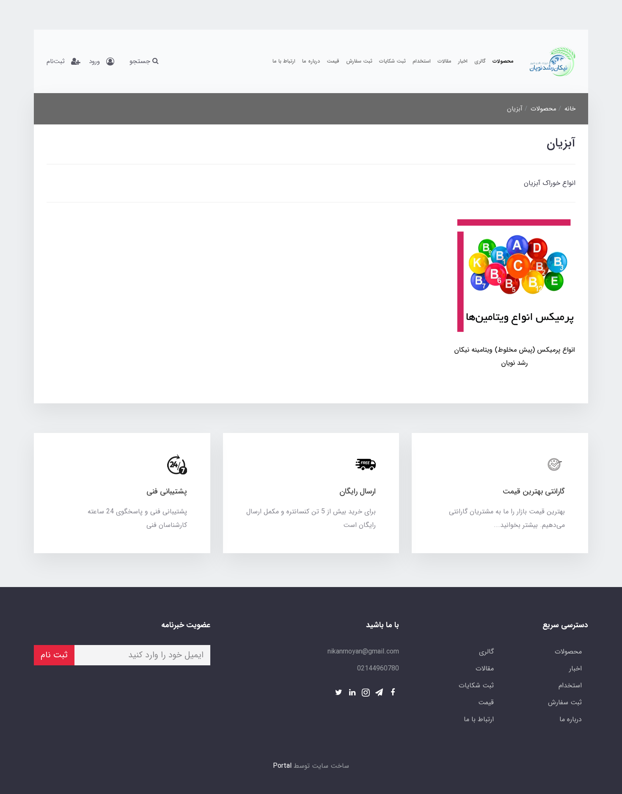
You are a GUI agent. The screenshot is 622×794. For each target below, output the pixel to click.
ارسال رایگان (357, 491)
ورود (94, 61)
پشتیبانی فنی (166, 491)
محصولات (503, 61)
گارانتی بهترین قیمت (534, 491)
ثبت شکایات (392, 61)
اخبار (463, 61)
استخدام (422, 61)
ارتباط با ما (283, 61)
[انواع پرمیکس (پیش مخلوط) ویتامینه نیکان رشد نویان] (514, 276)
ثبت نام (54, 655)
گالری (480, 61)
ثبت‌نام (56, 61)
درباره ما (311, 61)
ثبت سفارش (359, 61)
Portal (282, 766)
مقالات (444, 61)
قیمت (333, 61)
